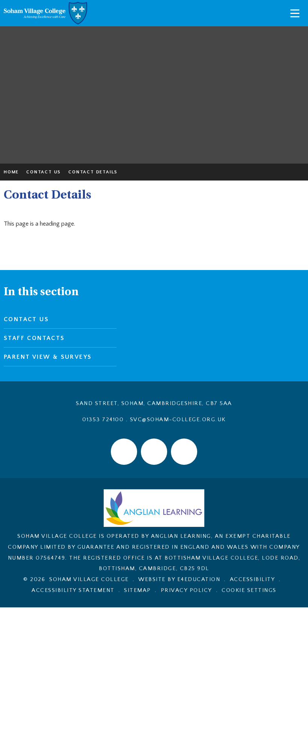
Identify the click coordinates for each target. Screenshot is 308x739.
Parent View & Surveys (48, 357)
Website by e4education (179, 579)
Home (11, 172)
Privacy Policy (186, 590)
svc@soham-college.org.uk (178, 419)
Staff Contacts (34, 338)
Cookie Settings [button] (249, 590)
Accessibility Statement (73, 590)
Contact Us (43, 172)
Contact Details (93, 172)
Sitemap (137, 590)
